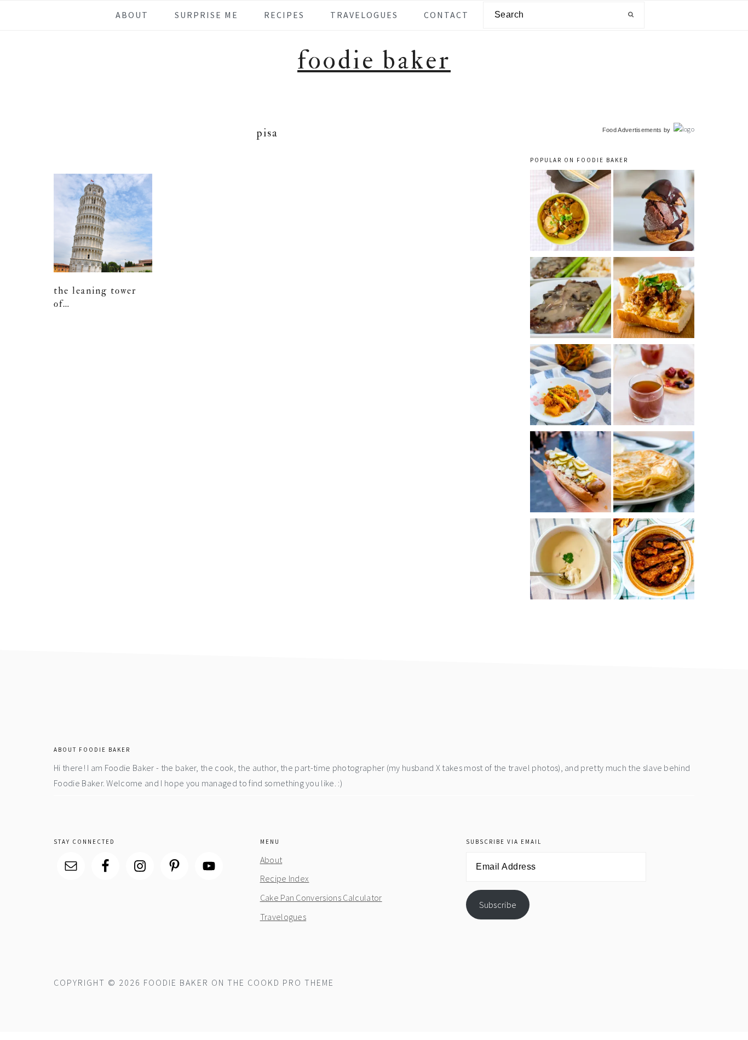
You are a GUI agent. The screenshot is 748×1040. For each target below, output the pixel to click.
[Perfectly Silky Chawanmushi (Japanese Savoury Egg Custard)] (570, 560)
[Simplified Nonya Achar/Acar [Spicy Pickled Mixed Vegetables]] (570, 386)
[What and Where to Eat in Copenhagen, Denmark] (570, 473)
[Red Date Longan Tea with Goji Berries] (653, 386)
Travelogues (283, 916)
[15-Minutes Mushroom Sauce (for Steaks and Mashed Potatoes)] (570, 299)
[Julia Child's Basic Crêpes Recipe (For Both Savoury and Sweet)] (653, 473)
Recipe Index (284, 878)
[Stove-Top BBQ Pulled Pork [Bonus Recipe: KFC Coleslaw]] (653, 299)
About (271, 859)
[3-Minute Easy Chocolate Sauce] (653, 212)
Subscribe (498, 904)
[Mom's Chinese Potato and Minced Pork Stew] (570, 212)
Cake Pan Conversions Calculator (321, 897)
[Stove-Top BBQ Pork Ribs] (653, 560)
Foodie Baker (374, 60)
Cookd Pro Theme (291, 982)
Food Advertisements (632, 130)
